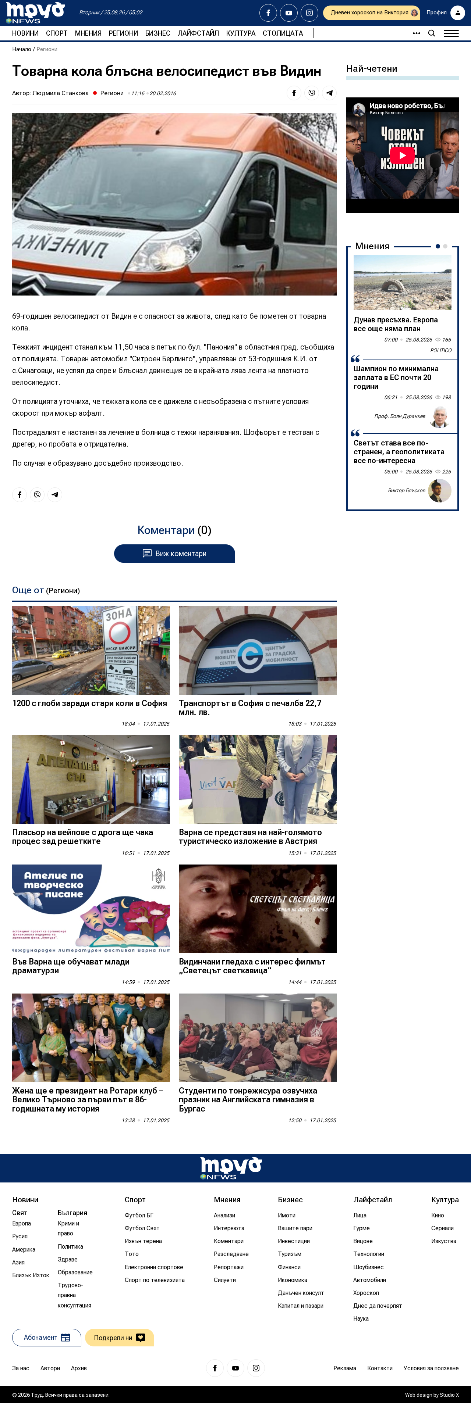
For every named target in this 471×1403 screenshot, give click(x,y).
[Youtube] (289, 13)
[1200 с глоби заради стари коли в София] (91, 650)
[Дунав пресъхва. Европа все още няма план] (402, 282)
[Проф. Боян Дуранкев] (439, 416)
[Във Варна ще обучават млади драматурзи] (91, 909)
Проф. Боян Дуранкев (399, 416)
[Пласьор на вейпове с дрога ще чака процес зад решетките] (91, 779)
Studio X (449, 1395)
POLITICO (440, 350)
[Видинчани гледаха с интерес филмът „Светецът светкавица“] (258, 909)
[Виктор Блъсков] (439, 490)
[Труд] (231, 1168)
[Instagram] (309, 13)
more (413, 33)
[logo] (35, 13)
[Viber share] (311, 93)
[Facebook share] (294, 93)
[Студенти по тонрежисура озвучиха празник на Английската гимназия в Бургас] (258, 1038)
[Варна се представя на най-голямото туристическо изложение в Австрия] (258, 779)
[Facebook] (268, 13)
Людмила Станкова (60, 93)
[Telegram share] (329, 93)
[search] (431, 33)
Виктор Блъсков (406, 490)
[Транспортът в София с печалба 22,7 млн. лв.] (258, 650)
